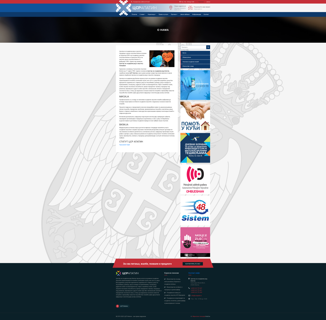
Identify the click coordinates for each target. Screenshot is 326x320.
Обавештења (187, 57)
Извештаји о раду (188, 66)
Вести (184, 53)
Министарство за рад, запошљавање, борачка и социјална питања (172, 281)
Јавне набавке (185, 14)
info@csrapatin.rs (196, 295)
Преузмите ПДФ (124, 145)
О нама (142, 14)
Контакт (206, 14)
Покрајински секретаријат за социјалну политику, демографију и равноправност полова (174, 300)
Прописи (173, 14)
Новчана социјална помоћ (191, 62)
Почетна (134, 14)
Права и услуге (163, 14)
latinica (208, 1)
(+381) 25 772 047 (141, 1)
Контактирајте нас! (192, 264)
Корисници (151, 14)
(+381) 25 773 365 (196, 292)
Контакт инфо (194, 273)
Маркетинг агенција (198, 316)
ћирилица (201, 1)
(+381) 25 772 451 (196, 290)
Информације (196, 14)
